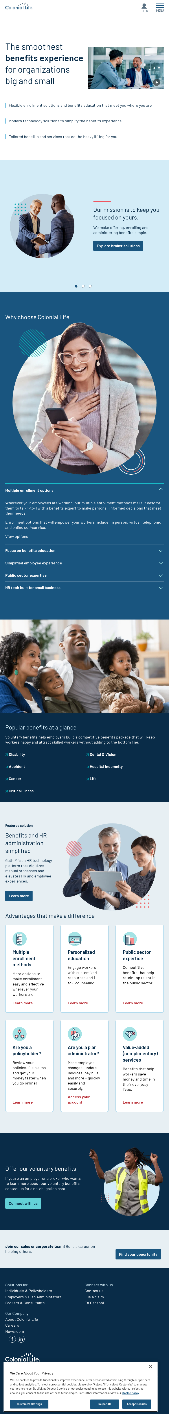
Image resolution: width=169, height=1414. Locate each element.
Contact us (93, 1290)
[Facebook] (12, 1339)
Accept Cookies (137, 1404)
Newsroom (14, 1331)
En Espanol (94, 1302)
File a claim (94, 1296)
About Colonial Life (21, 1319)
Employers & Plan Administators (33, 1296)
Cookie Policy (130, 1393)
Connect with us (23, 1203)
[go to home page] (19, 6)
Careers (12, 1325)
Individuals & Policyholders (28, 1290)
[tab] (84, 286)
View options (16, 536)
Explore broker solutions (118, 245)
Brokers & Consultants (25, 1302)
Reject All (104, 1404)
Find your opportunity (138, 1254)
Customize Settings (29, 1404)
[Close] (150, 1366)
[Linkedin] (21, 1339)
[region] (81, 1387)
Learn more (19, 895)
